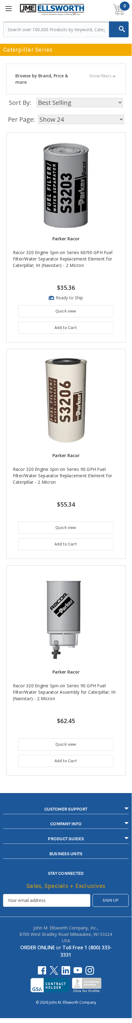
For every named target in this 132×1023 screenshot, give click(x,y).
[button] (66, 79)
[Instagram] (89, 970)
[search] (119, 29)
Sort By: (20, 102)
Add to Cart (66, 327)
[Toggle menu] (9, 9)
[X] (54, 970)
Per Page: (21, 119)
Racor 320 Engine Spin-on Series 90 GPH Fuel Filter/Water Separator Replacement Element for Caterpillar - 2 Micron (62, 475)
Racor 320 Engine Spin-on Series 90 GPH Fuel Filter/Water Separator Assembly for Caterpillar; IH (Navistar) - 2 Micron (64, 692)
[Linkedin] (66, 970)
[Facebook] (42, 970)
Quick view (65, 311)
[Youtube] (78, 970)
